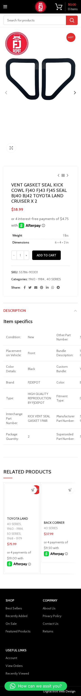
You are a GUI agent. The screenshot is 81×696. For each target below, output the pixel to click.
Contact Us (50, 624)
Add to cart (46, 255)
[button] (33, 490)
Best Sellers (14, 608)
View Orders (14, 666)
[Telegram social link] (58, 287)
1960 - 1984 (36, 279)
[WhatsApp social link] (52, 287)
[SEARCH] (72, 20)
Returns (48, 631)
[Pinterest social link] (42, 287)
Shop (10, 600)
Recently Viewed (17, 673)
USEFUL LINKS (16, 650)
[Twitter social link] (30, 287)
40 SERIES (54, 279)
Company (50, 600)
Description (14, 310)
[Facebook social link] (24, 287)
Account (11, 658)
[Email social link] (36, 287)
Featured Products (18, 631)
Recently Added (16, 616)
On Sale (11, 624)
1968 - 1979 (14, 538)
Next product (67, 175)
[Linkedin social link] (47, 287)
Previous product (58, 175)
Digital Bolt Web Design (59, 691)
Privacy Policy (52, 616)
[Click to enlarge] (11, 147)
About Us (49, 608)
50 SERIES (14, 533)
